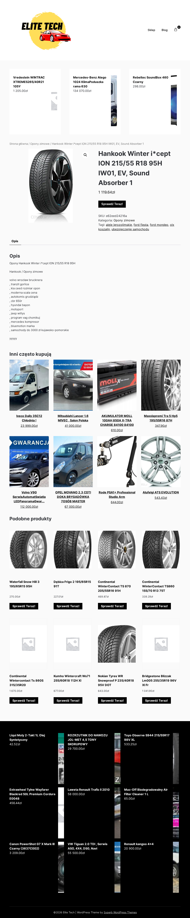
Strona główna (18, 143)
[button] (85, 155)
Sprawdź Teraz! (112, 204)
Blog (165, 30)
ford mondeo (159, 225)
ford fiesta (141, 225)
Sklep (151, 30)
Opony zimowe (40, 143)
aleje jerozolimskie (119, 225)
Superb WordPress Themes (120, 912)
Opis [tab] (15, 241)
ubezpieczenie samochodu (130, 229)
